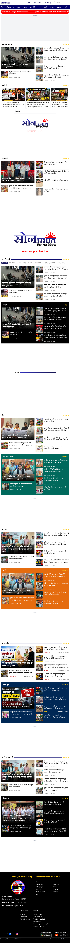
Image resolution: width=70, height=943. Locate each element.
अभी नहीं (27, 938)
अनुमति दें (42, 938)
